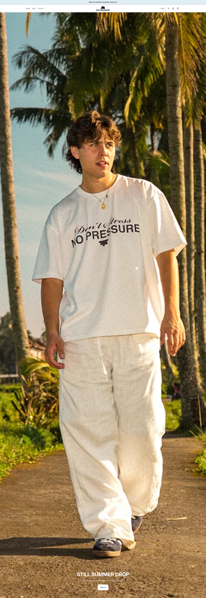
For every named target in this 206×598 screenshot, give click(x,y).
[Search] (168, 8)
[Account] (173, 8)
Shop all (103, 587)
